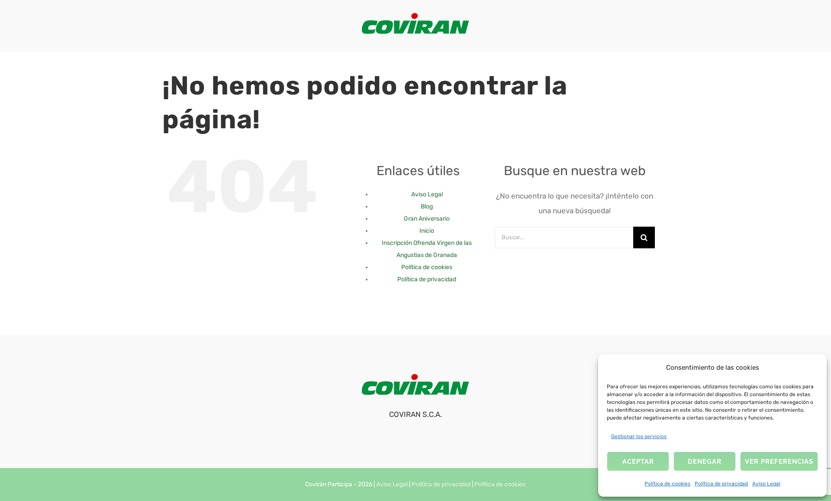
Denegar (704, 461)
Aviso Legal (766, 484)
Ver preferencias (779, 461)
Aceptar (638, 461)
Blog (427, 206)
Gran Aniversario (427, 218)
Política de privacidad (721, 484)
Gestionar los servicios (639, 436)
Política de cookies (667, 484)
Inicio (426, 230)
